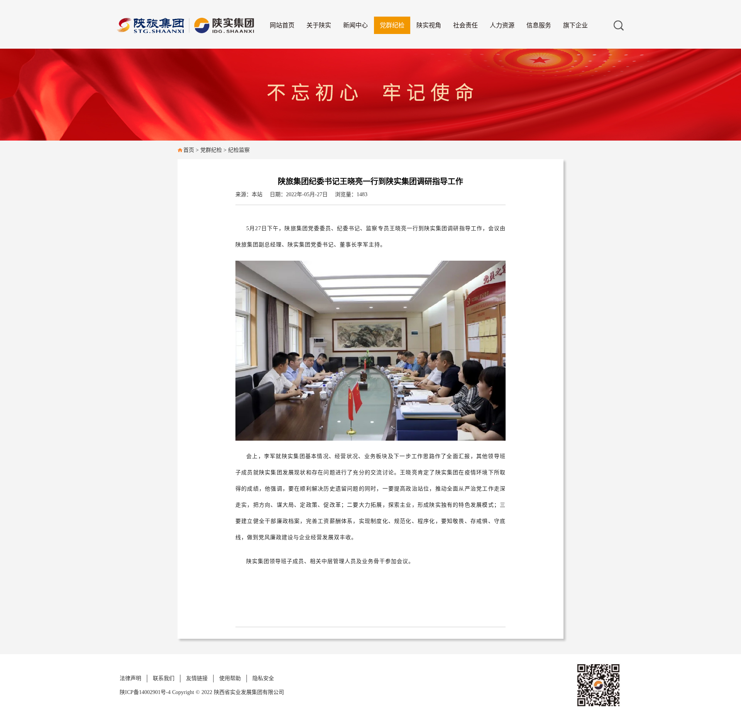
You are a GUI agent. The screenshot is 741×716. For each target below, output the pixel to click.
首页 (188, 150)
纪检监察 (239, 150)
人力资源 (502, 25)
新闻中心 (355, 25)
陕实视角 (428, 25)
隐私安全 (263, 678)
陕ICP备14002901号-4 (146, 692)
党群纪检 (392, 25)
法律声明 (130, 678)
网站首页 (282, 25)
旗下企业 (575, 25)
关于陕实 (318, 25)
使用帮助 (230, 678)
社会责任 (465, 25)
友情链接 (197, 678)
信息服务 (538, 25)
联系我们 (163, 678)
